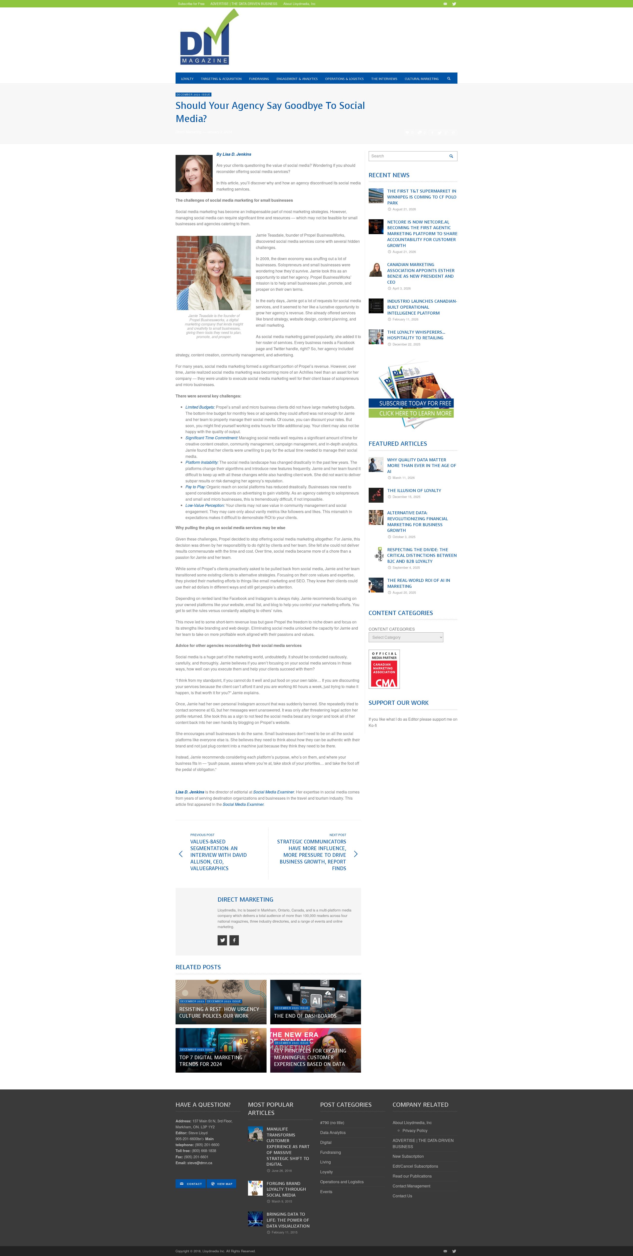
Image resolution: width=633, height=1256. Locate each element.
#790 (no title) (332, 1122)
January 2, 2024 (219, 131)
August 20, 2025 (404, 592)
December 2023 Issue (193, 94)
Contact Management (411, 1186)
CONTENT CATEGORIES (392, 629)
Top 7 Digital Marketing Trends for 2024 (210, 1061)
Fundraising (330, 1152)
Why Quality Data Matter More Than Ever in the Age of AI (421, 466)
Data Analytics (333, 1132)
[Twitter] (453, 3)
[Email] (445, 3)
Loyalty (326, 1172)
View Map (224, 1184)
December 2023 (192, 1001)
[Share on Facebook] (432, 132)
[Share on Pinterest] (453, 132)
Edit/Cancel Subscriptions (415, 1166)
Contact (194, 1184)
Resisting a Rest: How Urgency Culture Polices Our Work (219, 1012)
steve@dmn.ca (199, 1162)
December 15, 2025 (406, 496)
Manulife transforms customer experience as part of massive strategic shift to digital (288, 1146)
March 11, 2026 (404, 477)
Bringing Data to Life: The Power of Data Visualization (288, 1220)
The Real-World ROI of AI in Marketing (418, 583)
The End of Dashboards (305, 1016)
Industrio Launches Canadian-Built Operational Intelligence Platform (422, 307)
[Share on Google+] (446, 132)
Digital (326, 1142)
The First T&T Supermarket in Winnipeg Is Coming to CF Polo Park (421, 197)
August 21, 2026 (404, 209)
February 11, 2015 (284, 1232)
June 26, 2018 (282, 1170)
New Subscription (408, 1156)
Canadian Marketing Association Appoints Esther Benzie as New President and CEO (420, 273)
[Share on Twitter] (439, 132)
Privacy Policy (415, 1130)
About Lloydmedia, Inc (412, 1122)
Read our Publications (412, 1176)
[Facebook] (234, 940)
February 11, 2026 (405, 319)
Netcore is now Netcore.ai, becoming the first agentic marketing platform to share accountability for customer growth (422, 233)
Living (325, 1162)
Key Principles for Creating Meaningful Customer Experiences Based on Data (310, 1058)
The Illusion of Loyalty (414, 490)
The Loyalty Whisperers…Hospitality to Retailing (416, 335)
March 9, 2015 (282, 1201)
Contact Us (402, 1196)
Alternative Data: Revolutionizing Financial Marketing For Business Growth (417, 521)
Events (326, 1191)
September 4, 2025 (406, 567)
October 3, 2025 (404, 536)
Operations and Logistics (342, 1181)
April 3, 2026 (402, 288)
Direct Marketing (188, 131)
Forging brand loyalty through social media (286, 1189)
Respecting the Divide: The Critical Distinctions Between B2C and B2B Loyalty (422, 556)
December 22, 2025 (406, 344)
